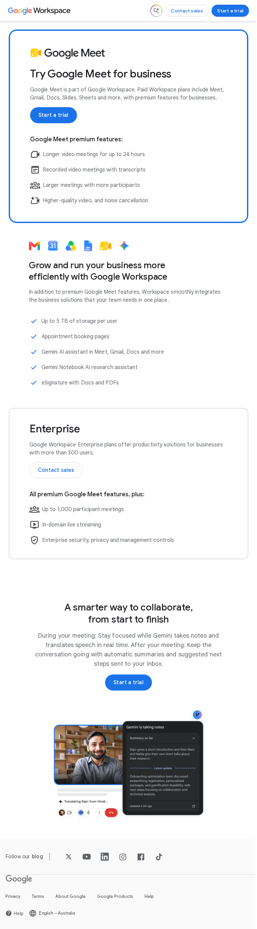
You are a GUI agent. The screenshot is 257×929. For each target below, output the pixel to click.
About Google (71, 896)
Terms (38, 896)
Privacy (12, 896)
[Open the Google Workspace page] (40, 11)
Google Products (115, 896)
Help (149, 896)
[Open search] (156, 11)
